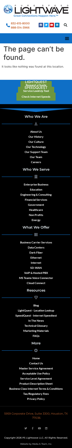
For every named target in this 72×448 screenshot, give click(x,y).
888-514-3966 (20, 27)
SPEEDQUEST (36, 88)
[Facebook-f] (32, 428)
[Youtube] (51, 25)
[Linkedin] (57, 25)
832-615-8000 (20, 23)
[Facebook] (41, 25)
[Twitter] (46, 25)
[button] (65, 25)
